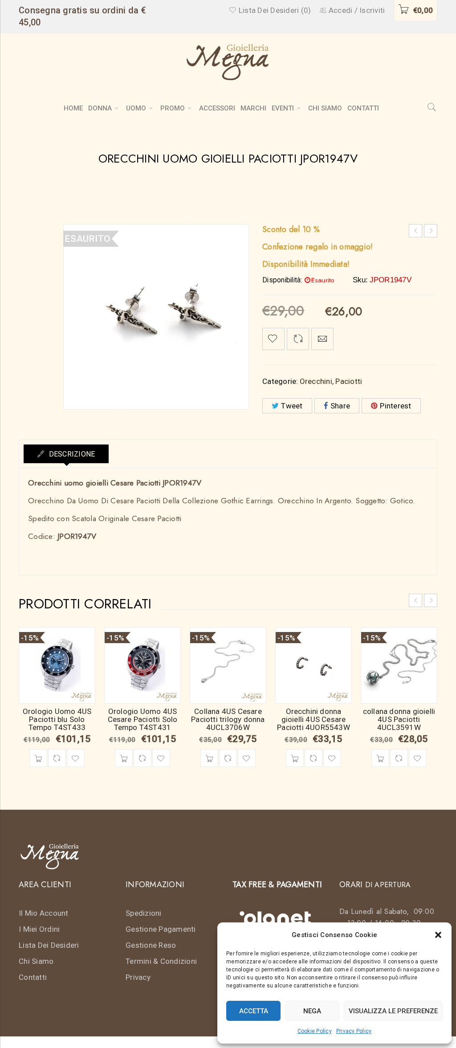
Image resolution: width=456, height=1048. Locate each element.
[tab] (66, 453)
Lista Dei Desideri (49, 945)
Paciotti (348, 381)
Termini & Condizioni (161, 961)
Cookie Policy (314, 1031)
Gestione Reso (151, 945)
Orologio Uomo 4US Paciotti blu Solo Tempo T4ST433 (57, 719)
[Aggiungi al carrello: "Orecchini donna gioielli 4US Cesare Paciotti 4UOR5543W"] (295, 758)
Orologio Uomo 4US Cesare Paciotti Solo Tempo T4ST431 (143, 719)
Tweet (291, 405)
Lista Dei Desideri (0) (274, 10)
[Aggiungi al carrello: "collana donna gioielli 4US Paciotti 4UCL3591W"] (380, 758)
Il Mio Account (44, 913)
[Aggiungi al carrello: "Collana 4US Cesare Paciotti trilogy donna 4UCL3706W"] (209, 758)
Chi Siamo (36, 961)
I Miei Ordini (39, 929)
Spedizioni (144, 913)
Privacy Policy (354, 1031)
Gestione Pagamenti (161, 929)
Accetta (253, 1011)
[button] (438, 934)
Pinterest (395, 405)
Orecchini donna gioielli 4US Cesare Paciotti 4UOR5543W (313, 719)
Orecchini (316, 381)
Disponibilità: (282, 280)
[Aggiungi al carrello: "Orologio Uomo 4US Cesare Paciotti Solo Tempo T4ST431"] (124, 758)
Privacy (138, 977)
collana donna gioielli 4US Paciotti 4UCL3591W (399, 719)
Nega (312, 1011)
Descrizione (71, 454)
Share (340, 405)
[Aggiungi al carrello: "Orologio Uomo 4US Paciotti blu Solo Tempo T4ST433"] (38, 758)
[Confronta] (57, 758)
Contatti (33, 977)
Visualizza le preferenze (393, 1011)
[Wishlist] (273, 339)
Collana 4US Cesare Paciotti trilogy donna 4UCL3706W (228, 719)
